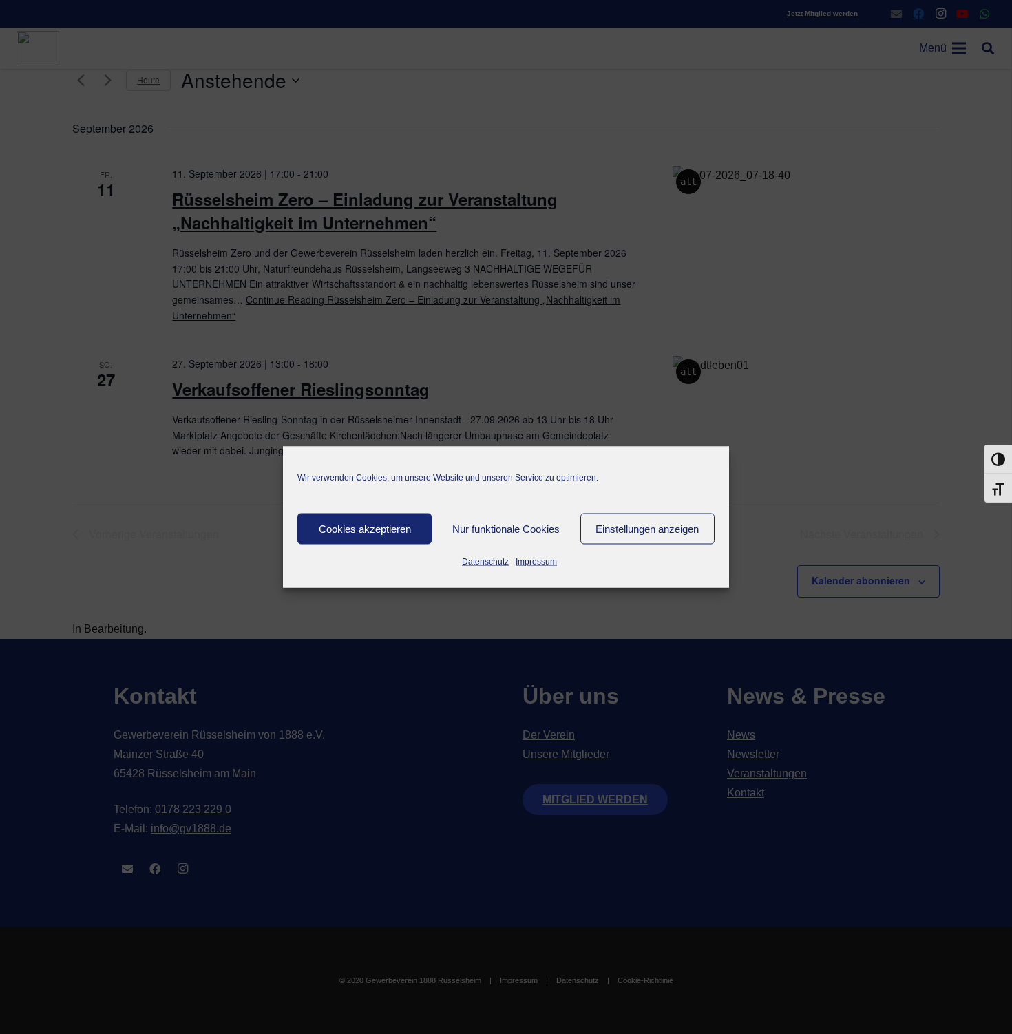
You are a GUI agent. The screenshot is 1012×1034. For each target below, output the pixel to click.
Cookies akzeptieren (365, 528)
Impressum (536, 562)
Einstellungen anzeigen (647, 528)
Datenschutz (485, 562)
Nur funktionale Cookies (506, 528)
